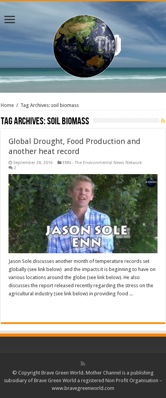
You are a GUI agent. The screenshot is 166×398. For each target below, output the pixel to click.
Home (7, 105)
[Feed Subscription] (163, 121)
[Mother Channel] (83, 45)
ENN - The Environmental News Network (102, 162)
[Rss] (83, 363)
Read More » (25, 307)
